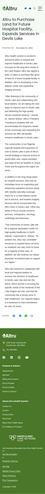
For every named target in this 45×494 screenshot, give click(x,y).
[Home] (25, 8)
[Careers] (30, 8)
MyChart (5, 375)
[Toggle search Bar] (34, 8)
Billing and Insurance (10, 379)
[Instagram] (19, 357)
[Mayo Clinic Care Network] (22, 438)
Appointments (7, 371)
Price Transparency (10, 480)
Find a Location (8, 387)
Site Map (5, 466)
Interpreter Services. (10, 461)
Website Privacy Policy (11, 471)
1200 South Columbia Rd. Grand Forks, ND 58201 (16, 344)
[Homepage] (9, 337)
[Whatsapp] (25, 315)
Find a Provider (8, 383)
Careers (5, 410)
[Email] (32, 316)
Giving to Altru (7, 414)
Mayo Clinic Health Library (12, 423)
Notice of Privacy (9, 476)
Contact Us (6, 406)
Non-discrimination (9, 454)
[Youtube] (26, 357)
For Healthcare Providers (12, 427)
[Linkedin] (20, 316)
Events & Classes (9, 391)
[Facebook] (14, 316)
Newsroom (6, 419)
